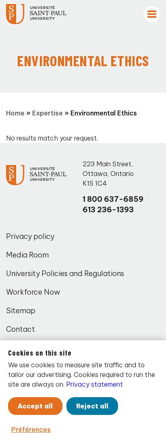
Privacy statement (94, 384)
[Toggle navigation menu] (152, 14)
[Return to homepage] (36, 14)
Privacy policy (30, 236)
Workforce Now (33, 292)
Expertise (47, 113)
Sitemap (20, 310)
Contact (20, 329)
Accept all (35, 406)
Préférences (31, 429)
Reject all (92, 406)
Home (15, 113)
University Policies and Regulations (65, 273)
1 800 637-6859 (113, 199)
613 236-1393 (108, 209)
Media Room (27, 255)
